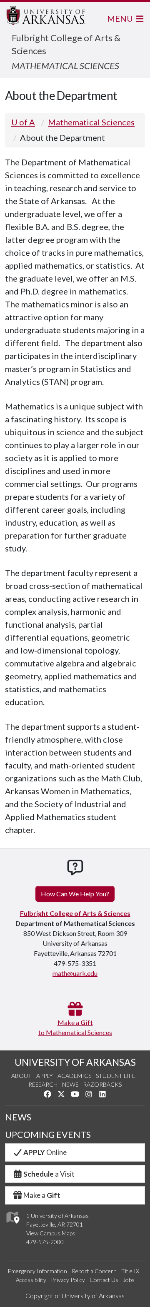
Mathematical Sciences (91, 122)
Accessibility (31, 1279)
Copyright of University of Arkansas (75, 1296)
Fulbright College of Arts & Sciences (75, 913)
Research (43, 1084)
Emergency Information (37, 1271)
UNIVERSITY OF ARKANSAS (75, 1062)
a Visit (49, 1174)
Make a (41, 1195)
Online (45, 1152)
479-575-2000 (45, 1241)
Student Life (115, 1075)
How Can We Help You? (75, 894)
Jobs (129, 1279)
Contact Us (104, 1279)
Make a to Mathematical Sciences (75, 1027)
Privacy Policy (68, 1279)
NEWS (18, 1117)
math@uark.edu (75, 973)
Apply (44, 1075)
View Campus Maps (50, 1233)
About (21, 1075)
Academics (74, 1075)
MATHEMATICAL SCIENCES (65, 65)
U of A (23, 122)
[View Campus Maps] (12, 1225)
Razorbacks (102, 1084)
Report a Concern (94, 1271)
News (70, 1084)
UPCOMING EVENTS (48, 1134)
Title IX (130, 1271)
